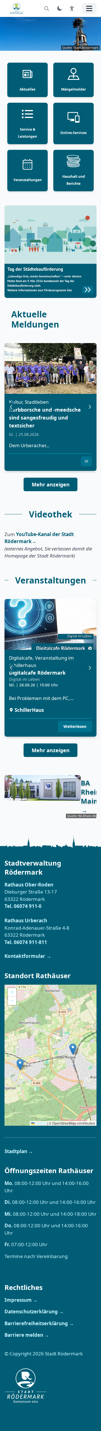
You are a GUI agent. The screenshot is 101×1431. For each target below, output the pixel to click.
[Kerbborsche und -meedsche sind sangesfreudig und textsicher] (50, 368)
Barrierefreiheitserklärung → (39, 1323)
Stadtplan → (18, 1151)
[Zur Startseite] (18, 8)
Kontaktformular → (27, 956)
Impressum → (21, 1300)
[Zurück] (11, 406)
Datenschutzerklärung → (34, 1311)
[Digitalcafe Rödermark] (50, 624)
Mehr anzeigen (51, 484)
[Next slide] (90, 252)
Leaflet (40, 1123)
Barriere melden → (26, 1335)
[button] (86, 461)
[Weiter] (89, 406)
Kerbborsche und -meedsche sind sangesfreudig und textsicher (45, 417)
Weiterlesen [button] (74, 726)
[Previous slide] (10, 252)
